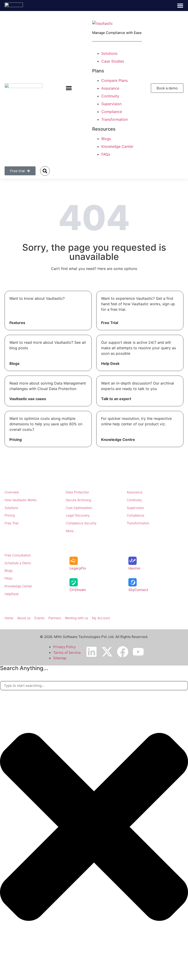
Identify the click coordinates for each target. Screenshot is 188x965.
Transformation (138, 523)
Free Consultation (18, 555)
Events (39, 618)
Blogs (14, 363)
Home (9, 618)
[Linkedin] (91, 651)
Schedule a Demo (18, 563)
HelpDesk (12, 594)
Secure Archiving (78, 500)
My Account (101, 618)
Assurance (134, 492)
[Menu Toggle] (180, 5)
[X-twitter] (107, 651)
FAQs (8, 578)
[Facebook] (122, 651)
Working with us (76, 618)
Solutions (11, 508)
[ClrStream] (73, 582)
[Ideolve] (132, 561)
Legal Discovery (78, 515)
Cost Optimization (79, 508)
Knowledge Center (18, 586)
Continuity (134, 500)
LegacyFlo (77, 568)
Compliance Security (81, 523)
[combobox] (94, 685)
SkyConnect (138, 590)
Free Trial (109, 322)
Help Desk (110, 363)
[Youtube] (138, 651)
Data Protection (77, 492)
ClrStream (77, 590)
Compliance (135, 515)
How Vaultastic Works (20, 500)
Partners (54, 618)
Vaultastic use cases (27, 398)
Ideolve (134, 568)
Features (17, 322)
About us (23, 618)
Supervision (135, 508)
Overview (12, 492)
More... (71, 531)
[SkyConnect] (132, 582)
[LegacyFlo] (73, 561)
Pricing (15, 439)
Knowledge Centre (118, 439)
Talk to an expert (116, 398)
